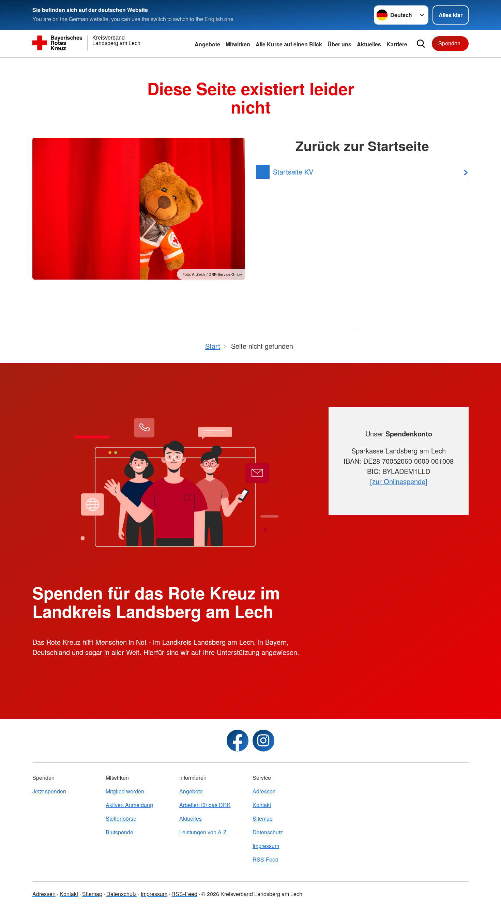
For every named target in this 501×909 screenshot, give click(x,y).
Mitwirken (238, 44)
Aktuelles (369, 44)
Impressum (266, 846)
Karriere (396, 44)
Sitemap (263, 818)
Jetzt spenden (49, 791)
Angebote (207, 44)
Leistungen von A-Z (203, 832)
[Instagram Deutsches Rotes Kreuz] (263, 740)
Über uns (339, 44)
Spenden (449, 43)
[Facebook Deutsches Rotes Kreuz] (237, 740)
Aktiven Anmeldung (129, 805)
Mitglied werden (125, 791)
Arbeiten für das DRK (205, 805)
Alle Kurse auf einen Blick (289, 44)
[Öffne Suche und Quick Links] (420, 43)
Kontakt (262, 805)
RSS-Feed (265, 859)
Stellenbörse (121, 818)
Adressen (264, 791)
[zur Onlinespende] (398, 481)
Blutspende (119, 832)
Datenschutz (268, 832)
